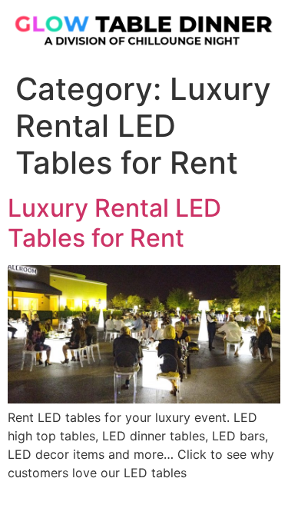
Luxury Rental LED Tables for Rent (114, 222)
